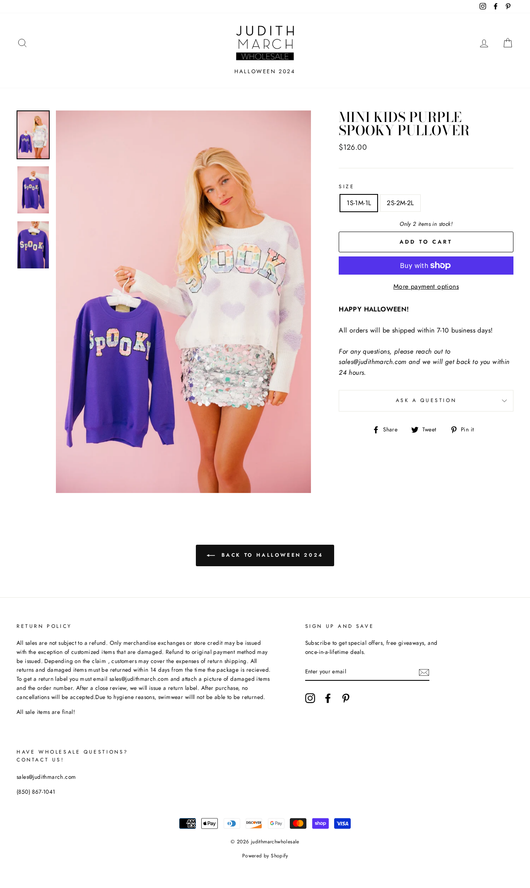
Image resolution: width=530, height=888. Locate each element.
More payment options (426, 286)
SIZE (346, 186)
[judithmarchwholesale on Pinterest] (346, 698)
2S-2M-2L (400, 203)
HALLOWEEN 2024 (264, 71)
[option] (183, 301)
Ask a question (426, 400)
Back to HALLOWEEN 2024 (270, 555)
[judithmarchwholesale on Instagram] (310, 698)
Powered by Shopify (265, 855)
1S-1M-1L (359, 203)
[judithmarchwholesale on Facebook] (328, 698)
